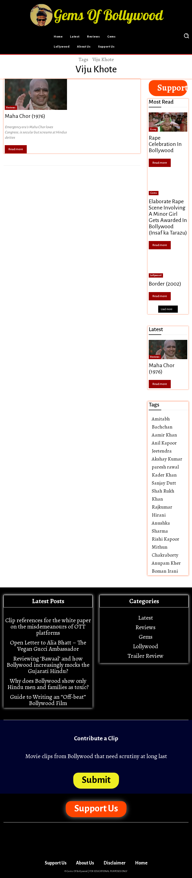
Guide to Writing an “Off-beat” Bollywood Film (48, 700)
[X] (169, 36)
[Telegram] (157, 36)
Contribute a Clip (96, 738)
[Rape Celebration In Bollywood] (168, 122)
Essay (153, 129)
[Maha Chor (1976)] (36, 94)
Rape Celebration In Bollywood (165, 144)
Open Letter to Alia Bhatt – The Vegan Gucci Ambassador (48, 645)
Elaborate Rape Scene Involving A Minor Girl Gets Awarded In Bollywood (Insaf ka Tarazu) (168, 217)
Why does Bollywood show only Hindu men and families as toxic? (48, 684)
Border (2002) (165, 284)
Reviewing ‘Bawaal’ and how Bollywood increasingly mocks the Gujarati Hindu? (48, 664)
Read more (15, 149)
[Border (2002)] (168, 268)
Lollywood (156, 275)
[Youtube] (165, 48)
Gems (153, 193)
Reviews (11, 107)
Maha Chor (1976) (25, 116)
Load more (166, 309)
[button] (186, 35)
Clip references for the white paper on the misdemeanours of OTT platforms (48, 626)
